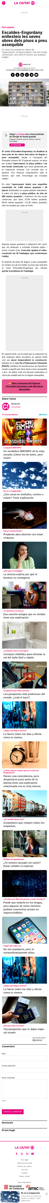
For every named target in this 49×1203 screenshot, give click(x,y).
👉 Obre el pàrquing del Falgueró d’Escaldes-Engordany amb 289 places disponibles (24, 386)
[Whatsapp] (27, 75)
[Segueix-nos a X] (21, 1153)
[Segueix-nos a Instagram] (27, 1153)
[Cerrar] (46, 1194)
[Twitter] (17, 75)
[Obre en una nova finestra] (14, 1187)
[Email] (36, 75)
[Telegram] (32, 75)
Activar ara (16, 145)
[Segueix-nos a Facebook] (16, 1153)
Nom (4, 1054)
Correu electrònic (9, 1066)
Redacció (27, 64)
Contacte (24, 1173)
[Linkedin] (22, 75)
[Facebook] (13, 75)
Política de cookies (25, 1166)
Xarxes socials (24, 1176)
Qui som (24, 1170)
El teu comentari (8, 1078)
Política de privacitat (24, 1163)
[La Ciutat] (24, 3)
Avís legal (24, 1160)
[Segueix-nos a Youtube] (32, 1153)
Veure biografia (15, 407)
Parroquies (8, 27)
